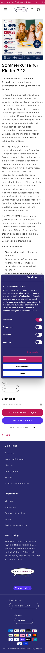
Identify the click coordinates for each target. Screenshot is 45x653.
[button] (6, 10)
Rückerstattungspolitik (16, 525)
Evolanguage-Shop (17, 648)
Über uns (9, 465)
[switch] (38, 327)
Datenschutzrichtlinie (15, 513)
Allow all (22, 359)
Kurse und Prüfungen (15, 459)
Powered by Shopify (34, 648)
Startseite (9, 453)
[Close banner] (41, 278)
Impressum (10, 507)
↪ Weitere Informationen (17, 483)
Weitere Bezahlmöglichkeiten (22, 427)
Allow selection (22, 366)
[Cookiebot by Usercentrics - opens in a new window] (27, 277)
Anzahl (5, 383)
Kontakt (9, 477)
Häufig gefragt (12, 471)
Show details (32, 352)
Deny (22, 374)
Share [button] (7, 435)
